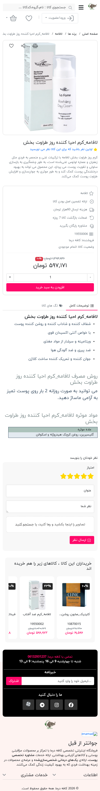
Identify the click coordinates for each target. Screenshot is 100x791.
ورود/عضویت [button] (57, 18)
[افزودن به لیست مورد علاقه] (11, 46)
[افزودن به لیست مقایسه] (35, 46)
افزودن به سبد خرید (50, 287)
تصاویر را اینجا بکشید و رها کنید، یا (50, 524)
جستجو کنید (24, 524)
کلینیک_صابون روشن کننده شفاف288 (64, 614)
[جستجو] (70, 7)
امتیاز (90, 468)
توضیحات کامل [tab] (79, 306)
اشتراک (14, 681)
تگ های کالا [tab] (50, 306)
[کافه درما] (92, 6)
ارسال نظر (80, 540)
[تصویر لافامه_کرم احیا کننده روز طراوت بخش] (50, 87)
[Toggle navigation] (81, 7)
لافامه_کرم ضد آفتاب (37, 614)
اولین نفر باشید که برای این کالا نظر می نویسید (61, 149)
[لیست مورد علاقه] (28, 18)
